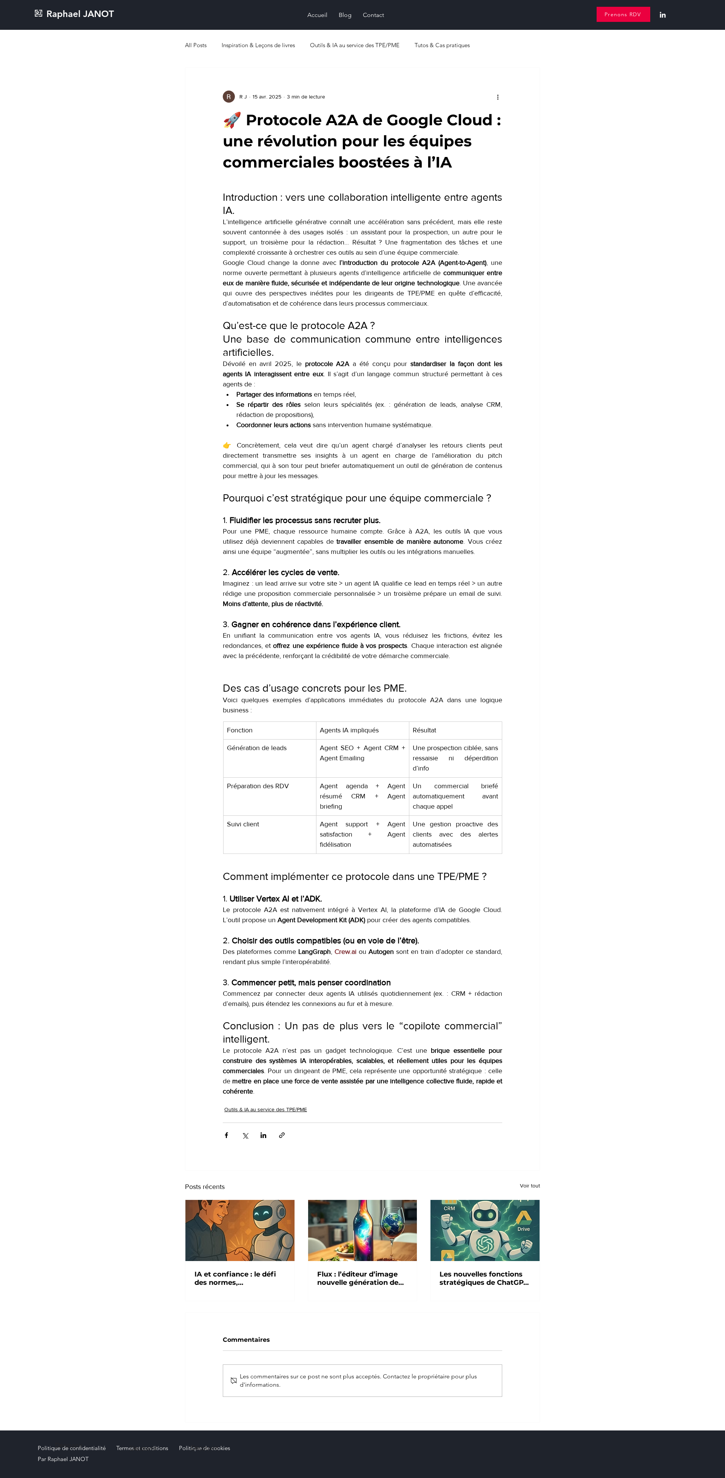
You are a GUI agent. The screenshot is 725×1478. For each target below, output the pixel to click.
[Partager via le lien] (281, 1135)
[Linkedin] (663, 15)
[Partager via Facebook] (226, 1135)
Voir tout (530, 1186)
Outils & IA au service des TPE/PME (355, 45)
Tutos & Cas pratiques (442, 45)
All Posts (196, 45)
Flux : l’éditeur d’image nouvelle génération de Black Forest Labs (357, 1278)
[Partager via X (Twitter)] (244, 1135)
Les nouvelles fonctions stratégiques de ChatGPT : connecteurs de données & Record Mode (484, 1278)
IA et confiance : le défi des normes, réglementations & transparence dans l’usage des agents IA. (235, 1278)
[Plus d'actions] (497, 96)
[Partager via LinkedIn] (263, 1135)
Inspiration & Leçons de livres (258, 45)
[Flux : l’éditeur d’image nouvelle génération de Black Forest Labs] (362, 1230)
